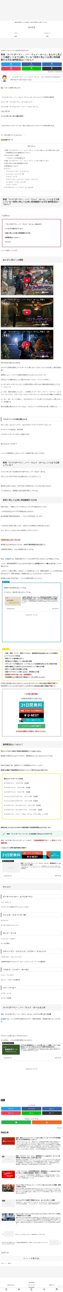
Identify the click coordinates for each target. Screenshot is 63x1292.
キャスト (8, 168)
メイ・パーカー (12, 184)
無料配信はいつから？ (12, 166)
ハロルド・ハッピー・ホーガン (17, 182)
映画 (3, 1100)
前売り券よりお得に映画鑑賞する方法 (16, 163)
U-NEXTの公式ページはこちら (31, 698)
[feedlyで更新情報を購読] (16, 1122)
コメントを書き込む (31, 1258)
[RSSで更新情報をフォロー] (47, 1122)
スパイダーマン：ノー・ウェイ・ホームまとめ (19, 187)
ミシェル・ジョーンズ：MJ (16, 174)
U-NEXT (8, 559)
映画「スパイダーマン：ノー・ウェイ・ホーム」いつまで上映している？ (27, 160)
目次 (29, 146)
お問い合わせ (10, 1285)
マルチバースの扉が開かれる (16, 158)
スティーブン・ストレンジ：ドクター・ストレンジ (23, 179)
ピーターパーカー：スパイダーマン (18, 171)
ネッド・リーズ (12, 176)
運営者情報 (31, 1287)
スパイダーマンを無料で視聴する (31, 726)
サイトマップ (31, 1285)
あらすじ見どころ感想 (12, 155)
